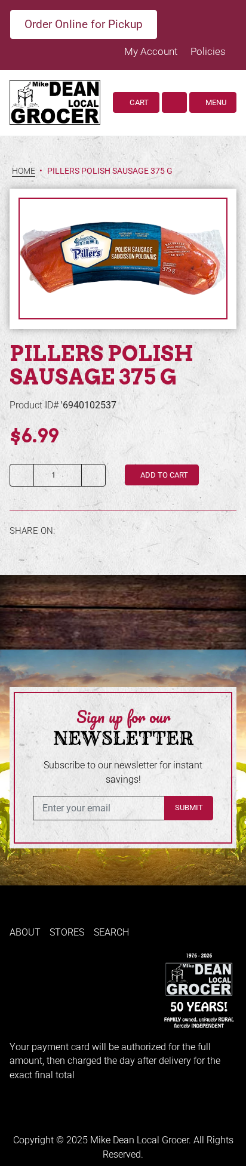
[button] (174, 102)
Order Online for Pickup (83, 24)
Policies (208, 51)
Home (23, 171)
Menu (215, 102)
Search (111, 932)
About (25, 932)
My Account (152, 51)
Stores (67, 932)
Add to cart (163, 474)
